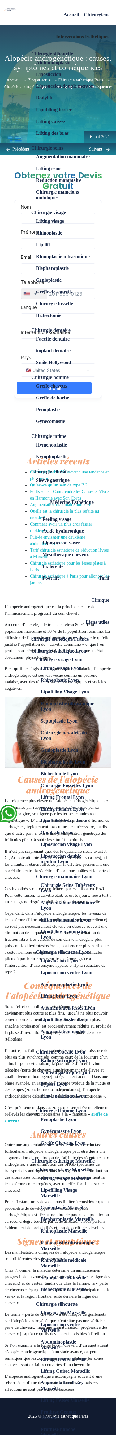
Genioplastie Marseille (64, 1207)
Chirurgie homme (50, 377)
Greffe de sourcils (54, 291)
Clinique (100, 600)
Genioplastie (49, 280)
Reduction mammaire (58, 180)
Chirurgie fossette (54, 303)
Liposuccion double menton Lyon (61, 858)
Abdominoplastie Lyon (64, 984)
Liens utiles (97, 622)
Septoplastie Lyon (59, 721)
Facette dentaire (53, 338)
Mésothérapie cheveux (65, 554)
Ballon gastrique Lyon (64, 1060)
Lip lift (43, 244)
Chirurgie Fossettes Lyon (67, 785)
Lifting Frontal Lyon (62, 797)
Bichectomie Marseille (63, 1289)
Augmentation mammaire (63, 156)
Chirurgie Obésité (50, 471)
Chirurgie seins (47, 148)
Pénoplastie (48, 409)
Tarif (104, 578)
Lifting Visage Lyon (61, 668)
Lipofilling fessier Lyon (64, 1019)
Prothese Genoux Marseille (58, 1414)
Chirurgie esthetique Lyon (58, 651)
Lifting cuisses (50, 121)
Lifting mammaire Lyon (66, 919)
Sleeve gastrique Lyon (63, 1095)
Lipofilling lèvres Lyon (64, 820)
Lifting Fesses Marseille (65, 1400)
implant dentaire (53, 350)
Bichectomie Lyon (59, 773)
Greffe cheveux (51, 386)
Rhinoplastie (49, 232)
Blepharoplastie (52, 268)
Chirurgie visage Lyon (59, 659)
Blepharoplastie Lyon (63, 761)
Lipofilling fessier (54, 109)
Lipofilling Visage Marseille (59, 1192)
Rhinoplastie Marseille (64, 1231)
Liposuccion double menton (65, 86)
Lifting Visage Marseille (65, 1178)
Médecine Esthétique (72, 502)
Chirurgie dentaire (51, 330)
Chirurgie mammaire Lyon (64, 876)
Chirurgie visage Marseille (63, 1169)
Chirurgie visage (48, 212)
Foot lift (50, 578)
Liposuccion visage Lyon (66, 844)
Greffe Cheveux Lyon (63, 1143)
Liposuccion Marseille (63, 1312)
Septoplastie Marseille (63, 1277)
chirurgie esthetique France (60, 639)
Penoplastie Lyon (58, 1119)
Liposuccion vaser (61, 542)
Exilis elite (52, 566)
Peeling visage (56, 519)
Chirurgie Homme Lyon (61, 1110)
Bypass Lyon (54, 1084)
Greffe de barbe (52, 397)
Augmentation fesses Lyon (68, 1007)
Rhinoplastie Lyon (60, 680)
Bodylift (44, 97)
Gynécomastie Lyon (61, 1131)
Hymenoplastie (51, 444)
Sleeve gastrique (53, 480)
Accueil (71, 14)
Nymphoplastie (51, 456)
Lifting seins (48, 168)
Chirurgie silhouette (52, 53)
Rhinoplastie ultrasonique (63, 256)
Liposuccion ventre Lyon (66, 972)
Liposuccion (48, 74)
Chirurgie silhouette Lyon (63, 952)
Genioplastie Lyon (59, 750)
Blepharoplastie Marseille (67, 1219)
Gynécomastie (50, 421)
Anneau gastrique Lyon (65, 1072)
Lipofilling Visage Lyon (65, 691)
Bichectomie (48, 315)
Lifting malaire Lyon (62, 809)
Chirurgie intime (48, 436)
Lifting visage (50, 221)
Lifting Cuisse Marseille (65, 1371)
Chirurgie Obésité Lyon (60, 1051)
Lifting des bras (52, 133)
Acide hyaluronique (63, 531)
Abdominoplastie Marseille (58, 1344)
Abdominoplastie (53, 62)
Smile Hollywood (53, 362)
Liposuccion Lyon (59, 960)
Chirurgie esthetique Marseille (63, 1161)
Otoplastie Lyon (57, 832)
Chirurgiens (96, 14)
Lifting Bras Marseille (63, 1359)
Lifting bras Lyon (59, 996)
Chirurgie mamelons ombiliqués (57, 194)
